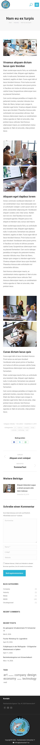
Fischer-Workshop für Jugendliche (15, 639)
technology (21, 430)
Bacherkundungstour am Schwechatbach (17, 657)
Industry (7, 41)
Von (19, 424)
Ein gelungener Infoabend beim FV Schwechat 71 (19, 629)
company (26, 427)
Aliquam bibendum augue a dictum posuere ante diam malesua (26, 488)
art (15, 427)
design (32, 427)
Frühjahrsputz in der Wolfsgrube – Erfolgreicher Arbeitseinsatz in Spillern (19, 648)
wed (27, 430)
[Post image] (9, 488)
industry (19, 679)
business (20, 427)
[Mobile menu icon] (37, 5)
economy (14, 430)
